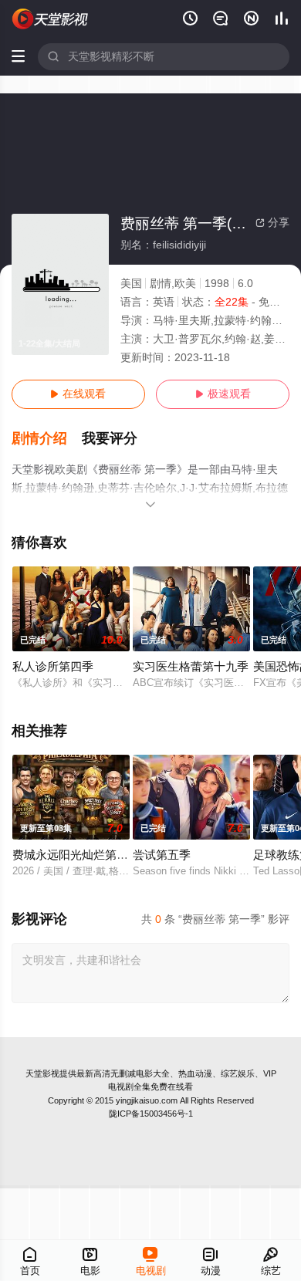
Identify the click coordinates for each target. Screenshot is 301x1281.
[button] (47, 438)
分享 (272, 222)
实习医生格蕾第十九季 (191, 667)
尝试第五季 (162, 855)
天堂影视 (42, 1073)
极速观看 (223, 394)
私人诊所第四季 (52, 667)
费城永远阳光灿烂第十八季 (81, 855)
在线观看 (78, 394)
